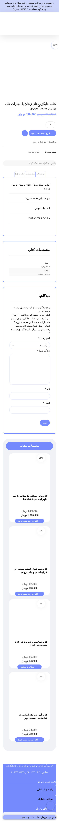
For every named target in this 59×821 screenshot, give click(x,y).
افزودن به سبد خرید (41, 133)
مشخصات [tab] (30, 174)
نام (47, 389)
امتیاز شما (44, 338)
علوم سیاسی (33, 152)
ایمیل (46, 403)
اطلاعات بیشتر (27, 666)
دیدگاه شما (43, 350)
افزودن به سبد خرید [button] (28, 521)
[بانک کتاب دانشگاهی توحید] (52, 23)
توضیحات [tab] (40, 174)
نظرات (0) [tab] (20, 174)
